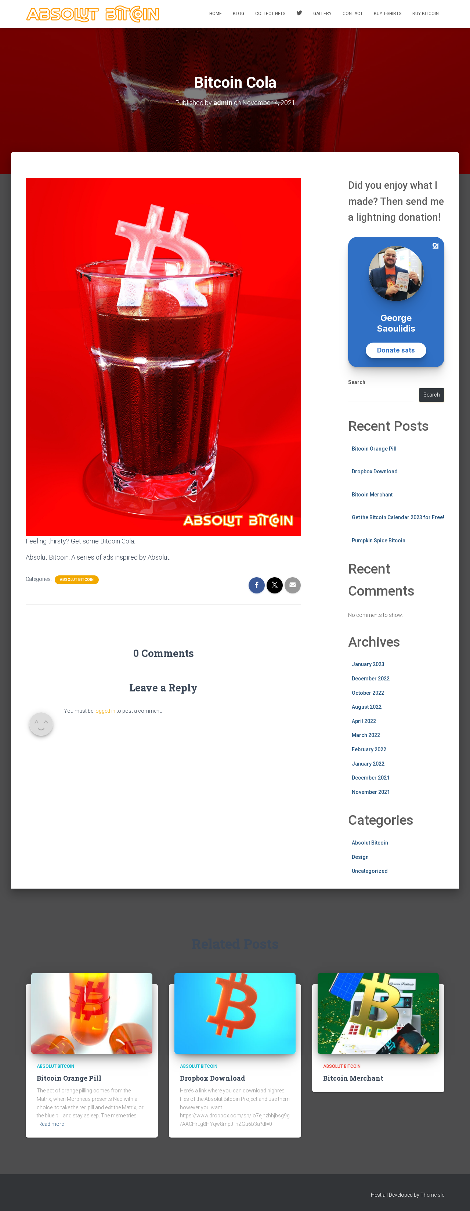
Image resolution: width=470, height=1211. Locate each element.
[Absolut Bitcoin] (93, 14)
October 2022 (368, 693)
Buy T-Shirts (387, 13)
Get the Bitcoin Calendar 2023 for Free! (398, 517)
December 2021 (371, 778)
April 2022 (364, 721)
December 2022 (371, 679)
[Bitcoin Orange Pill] (91, 1013)
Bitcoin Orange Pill (374, 449)
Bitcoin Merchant (372, 495)
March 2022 (366, 735)
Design (360, 857)
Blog (238, 13)
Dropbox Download (375, 471)
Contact (353, 13)
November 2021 (371, 792)
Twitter (299, 14)
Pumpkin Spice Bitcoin (378, 540)
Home (215, 13)
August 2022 (367, 707)
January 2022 (368, 764)
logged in (104, 711)
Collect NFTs (270, 13)
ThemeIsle (432, 1195)
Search (356, 382)
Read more (51, 1124)
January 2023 (368, 664)
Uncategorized (370, 871)
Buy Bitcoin (425, 13)
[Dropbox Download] (235, 1013)
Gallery (322, 13)
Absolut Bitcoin (77, 580)
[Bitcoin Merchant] (378, 1013)
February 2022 (369, 749)
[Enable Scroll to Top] (455, 1196)
